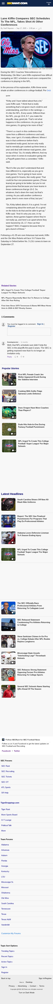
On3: (49, 90)
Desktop (29, 982)
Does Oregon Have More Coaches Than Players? (33, 409)
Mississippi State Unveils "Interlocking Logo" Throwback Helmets (31, 655)
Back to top (5, 978)
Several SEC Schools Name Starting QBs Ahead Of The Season (33, 687)
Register (5, 972)
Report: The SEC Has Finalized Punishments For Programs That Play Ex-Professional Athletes (32, 518)
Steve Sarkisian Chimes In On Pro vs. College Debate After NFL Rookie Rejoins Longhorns (33, 639)
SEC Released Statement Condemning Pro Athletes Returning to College (33, 622)
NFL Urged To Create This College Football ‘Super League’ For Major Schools (33, 443)
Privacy (12, 986)
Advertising (22, 986)
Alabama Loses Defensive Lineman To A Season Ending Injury (33, 534)
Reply (9, 357)
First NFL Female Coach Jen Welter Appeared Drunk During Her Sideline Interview (32, 377)
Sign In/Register (45, 978)
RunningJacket (12, 342)
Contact (33, 986)
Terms (41, 986)
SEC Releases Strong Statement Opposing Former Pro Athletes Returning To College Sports (31, 672)
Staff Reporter (8, 28)
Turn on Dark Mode (26, 993)
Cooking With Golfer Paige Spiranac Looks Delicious (30, 392)
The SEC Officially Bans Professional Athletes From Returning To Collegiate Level (30, 605)
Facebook (6, 751)
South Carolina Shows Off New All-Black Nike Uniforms (33, 500)
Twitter (17, 751)
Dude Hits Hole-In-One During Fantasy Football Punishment (31, 425)
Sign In (4, 967)
